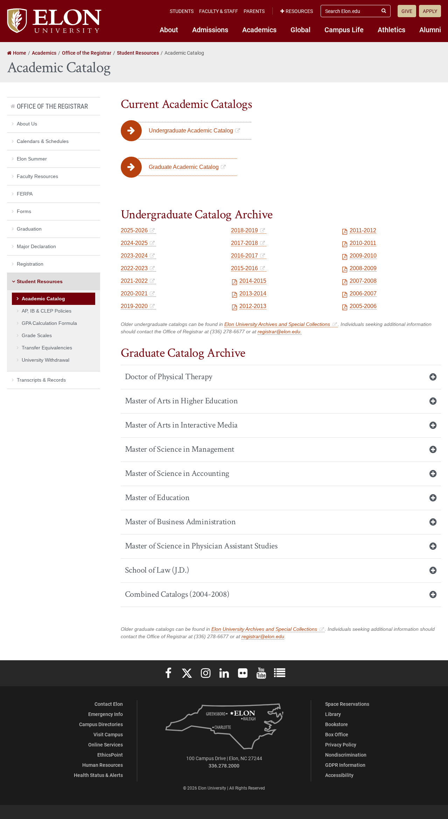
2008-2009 (363, 268)
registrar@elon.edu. (280, 331)
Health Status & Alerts (98, 775)
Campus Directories (101, 724)
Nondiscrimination (345, 754)
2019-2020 (134, 306)
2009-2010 (363, 256)
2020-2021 (134, 293)
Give (406, 11)
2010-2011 (363, 243)
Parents (254, 11)
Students (182, 11)
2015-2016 (244, 268)
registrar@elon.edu (262, 636)
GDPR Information (345, 765)
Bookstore (336, 724)
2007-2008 (363, 281)
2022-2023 (134, 268)
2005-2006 (363, 306)
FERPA (25, 194)
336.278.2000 (224, 765)
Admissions (210, 29)
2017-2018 (244, 243)
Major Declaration (36, 246)
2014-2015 (252, 281)
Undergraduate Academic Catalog (191, 131)
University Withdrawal (45, 360)
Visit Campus (108, 734)
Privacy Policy (340, 744)
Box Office (336, 734)
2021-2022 (134, 281)
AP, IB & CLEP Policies (46, 311)
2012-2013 (252, 306)
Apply (430, 11)
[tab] (281, 377)
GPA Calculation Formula (49, 323)
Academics (259, 29)
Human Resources (102, 765)
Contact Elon (108, 704)
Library (333, 714)
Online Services (105, 744)
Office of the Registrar (52, 106)
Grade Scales (37, 335)
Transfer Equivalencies (47, 347)
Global (300, 29)
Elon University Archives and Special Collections (277, 324)
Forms (24, 211)
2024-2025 (134, 243)
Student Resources (40, 281)
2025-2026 (134, 230)
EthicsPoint (110, 754)
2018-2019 (244, 230)
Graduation (29, 229)
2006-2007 (363, 293)
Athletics (391, 29)
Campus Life (344, 29)
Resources (299, 11)
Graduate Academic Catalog (184, 167)
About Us (27, 124)
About (169, 29)
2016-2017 (244, 256)
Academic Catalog (43, 298)
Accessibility (339, 775)
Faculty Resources (37, 176)
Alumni (430, 29)
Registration (30, 264)
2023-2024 (134, 256)
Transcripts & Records (41, 380)
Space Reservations (347, 704)
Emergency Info (105, 714)
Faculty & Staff (218, 11)
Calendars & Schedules (43, 141)
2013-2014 (252, 293)
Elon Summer (32, 159)
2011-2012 (363, 230)
